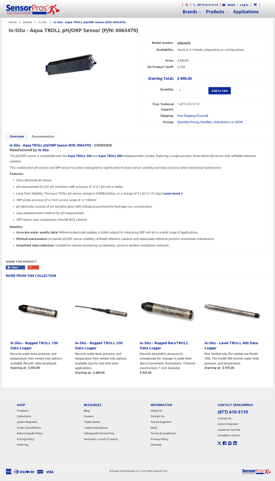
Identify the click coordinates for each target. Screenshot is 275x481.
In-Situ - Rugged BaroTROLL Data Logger (164, 345)
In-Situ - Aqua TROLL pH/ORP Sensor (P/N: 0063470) (50, 145)
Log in (244, 4)
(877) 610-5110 (207, 4)
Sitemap (156, 444)
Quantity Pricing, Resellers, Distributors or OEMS (210, 122)
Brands (190, 12)
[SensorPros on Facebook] (225, 443)
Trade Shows (92, 421)
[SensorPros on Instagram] (230, 443)
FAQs (154, 427)
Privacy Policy (159, 439)
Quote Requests (27, 421)
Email (231, 4)
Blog (87, 410)
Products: (23, 410)
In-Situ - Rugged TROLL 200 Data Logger (99, 345)
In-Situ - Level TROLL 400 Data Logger (231, 345)
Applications (246, 12)
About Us (156, 410)
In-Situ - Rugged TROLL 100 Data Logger (34, 345)
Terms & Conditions (163, 433)
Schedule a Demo (229, 435)
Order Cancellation (29, 427)
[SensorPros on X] (219, 444)
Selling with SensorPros (99, 433)
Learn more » (173, 193)
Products (215, 12)
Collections (24, 416)
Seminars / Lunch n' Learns (101, 439)
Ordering (22, 444)
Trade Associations (96, 427)
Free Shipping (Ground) (192, 115)
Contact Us (157, 416)
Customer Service (229, 429)
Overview (17, 136)
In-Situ (42, 22)
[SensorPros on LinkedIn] (235, 443)
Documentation (43, 136)
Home (13, 22)
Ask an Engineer (161, 421)
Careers (89, 416)
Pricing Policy (25, 439)
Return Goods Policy (30, 433)
